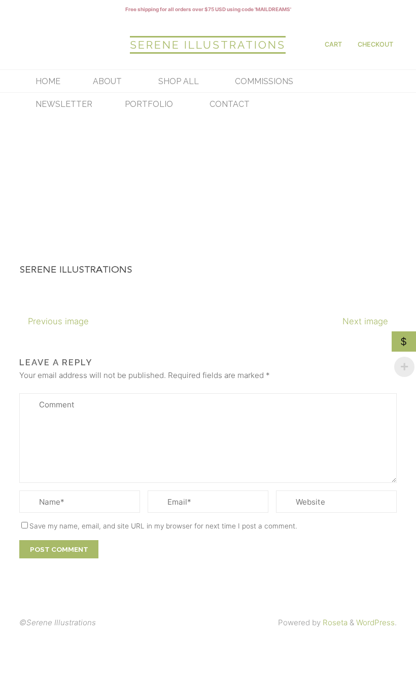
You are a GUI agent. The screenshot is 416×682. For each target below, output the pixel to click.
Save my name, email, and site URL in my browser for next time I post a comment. (163, 526)
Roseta (334, 622)
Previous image (58, 321)
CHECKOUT (375, 44)
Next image (365, 321)
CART (333, 44)
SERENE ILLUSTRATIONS (208, 45)
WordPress (375, 622)
